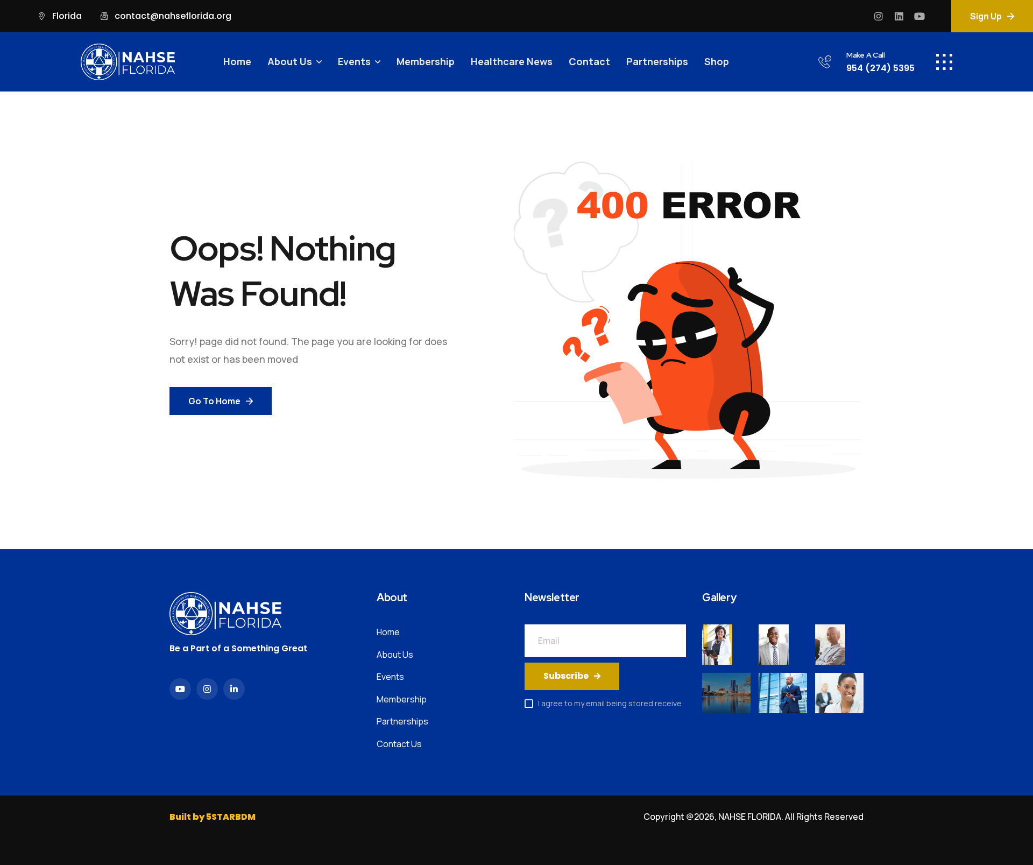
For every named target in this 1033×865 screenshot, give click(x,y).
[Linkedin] (899, 16)
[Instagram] (878, 16)
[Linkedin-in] (234, 689)
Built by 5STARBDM (212, 817)
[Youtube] (919, 16)
